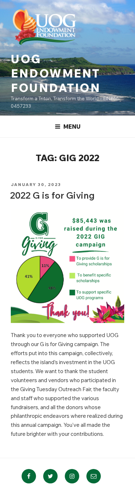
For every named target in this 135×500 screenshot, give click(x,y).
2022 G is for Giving (52, 195)
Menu (72, 126)
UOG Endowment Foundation (56, 73)
